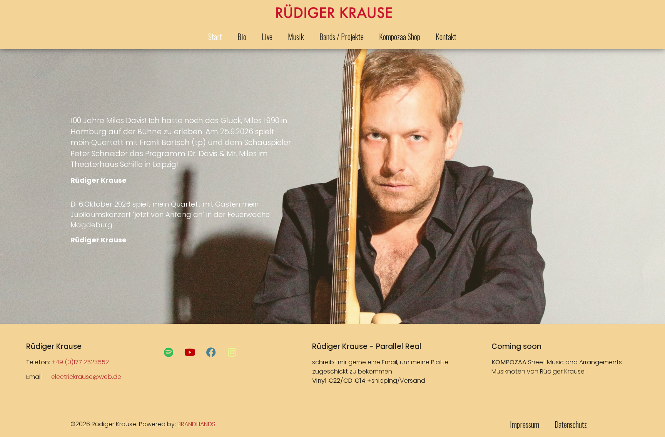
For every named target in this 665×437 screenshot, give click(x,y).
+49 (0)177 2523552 (80, 362)
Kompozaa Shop (399, 36)
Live (267, 36)
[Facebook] (211, 352)
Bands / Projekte (341, 36)
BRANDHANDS (196, 424)
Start (215, 36)
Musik (296, 36)
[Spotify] (168, 352)
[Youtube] (189, 352)
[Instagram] (232, 352)
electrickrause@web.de (86, 376)
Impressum (524, 424)
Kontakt (446, 36)
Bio (241, 36)
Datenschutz (571, 424)
